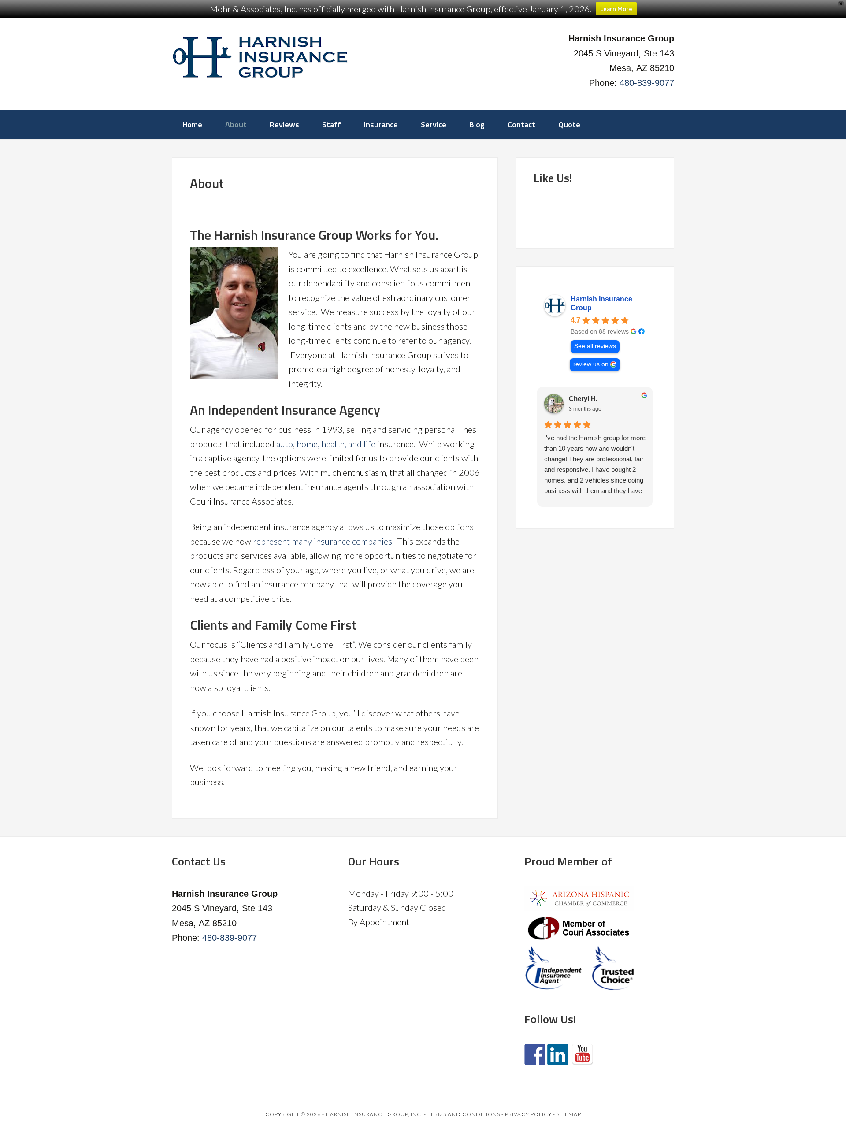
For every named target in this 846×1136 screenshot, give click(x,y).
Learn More (616, 8)
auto (284, 443)
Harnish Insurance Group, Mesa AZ (260, 57)
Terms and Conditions (463, 1114)
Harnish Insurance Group (601, 303)
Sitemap (569, 1114)
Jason (578, 398)
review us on (591, 364)
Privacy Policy (528, 1114)
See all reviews (595, 346)
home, (308, 443)
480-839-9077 (647, 83)
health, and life (348, 443)
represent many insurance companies (322, 541)
